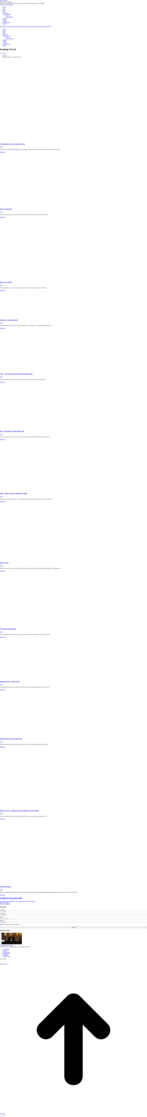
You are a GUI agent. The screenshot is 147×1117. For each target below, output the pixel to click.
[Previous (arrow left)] (0, 1116)
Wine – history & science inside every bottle (13, 493)
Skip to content (3, 0)
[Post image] (73, 141)
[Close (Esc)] (0, 1115)
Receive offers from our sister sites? (10, 924)
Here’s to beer (4, 563)
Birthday (2, 920)
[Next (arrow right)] (2, 1116)
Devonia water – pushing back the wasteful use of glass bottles (19, 810)
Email (1, 917)
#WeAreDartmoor (5, 886)
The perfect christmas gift (8, 629)
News (1, 147)
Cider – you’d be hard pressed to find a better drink (16, 374)
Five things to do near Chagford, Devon (12, 144)
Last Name (2, 913)
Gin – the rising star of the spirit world (12, 431)
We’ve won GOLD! (6, 282)
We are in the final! (6, 209)
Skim (5, 964)
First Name (2, 910)
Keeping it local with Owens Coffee (11, 739)
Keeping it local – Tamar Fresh (9, 681)
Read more (2, 152)
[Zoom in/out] (5, 1115)
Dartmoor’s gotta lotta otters (9, 320)
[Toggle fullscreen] (3, 1115)
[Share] (2, 1115)
